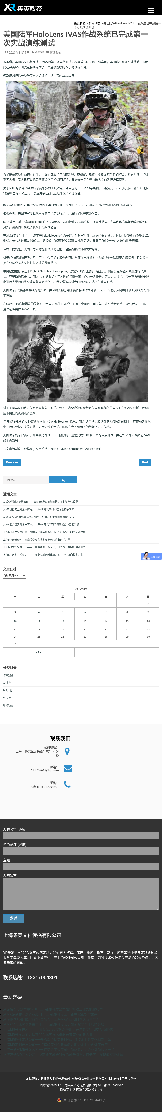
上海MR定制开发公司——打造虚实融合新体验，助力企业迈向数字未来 (43, 555)
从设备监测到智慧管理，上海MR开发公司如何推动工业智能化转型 (40, 502)
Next (145, 462)
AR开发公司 (80, 1078)
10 (15, 621)
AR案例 (7, 683)
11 (38, 621)
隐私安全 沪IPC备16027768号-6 (81, 1089)
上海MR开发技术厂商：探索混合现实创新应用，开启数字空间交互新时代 (44, 532)
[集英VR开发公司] (23, 7)
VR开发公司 (62, 1078)
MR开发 (114, 1078)
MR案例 (7, 690)
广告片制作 (129, 1078)
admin (39, 52)
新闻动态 (56, 52)
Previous (12, 462)
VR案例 (7, 698)
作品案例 (8, 675)
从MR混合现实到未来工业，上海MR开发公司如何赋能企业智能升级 (41, 524)
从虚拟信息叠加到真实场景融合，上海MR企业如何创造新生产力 (39, 517)
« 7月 (39, 652)
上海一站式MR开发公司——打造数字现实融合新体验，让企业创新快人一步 (59, 1050)
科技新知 (47, 1078)
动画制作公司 (98, 1078)
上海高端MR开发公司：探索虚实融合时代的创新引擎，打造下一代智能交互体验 (63, 1055)
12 (62, 621)
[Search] (63, 479)
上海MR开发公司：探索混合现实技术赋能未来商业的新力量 (36, 539)
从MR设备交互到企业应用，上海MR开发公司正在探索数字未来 (38, 509)
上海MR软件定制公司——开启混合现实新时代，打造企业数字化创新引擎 (44, 547)
